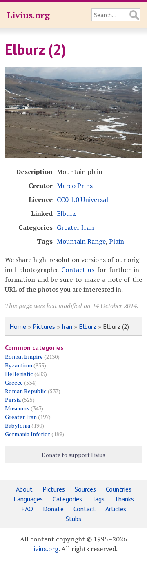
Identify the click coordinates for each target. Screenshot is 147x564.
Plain (116, 241)
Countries (118, 489)
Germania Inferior (27, 434)
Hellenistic (19, 374)
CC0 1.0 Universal (82, 199)
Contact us (78, 269)
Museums (17, 408)
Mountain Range (81, 241)
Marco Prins (75, 185)
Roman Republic (26, 391)
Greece (14, 382)
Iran (67, 326)
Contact (85, 509)
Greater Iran (75, 227)
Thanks (124, 499)
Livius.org (28, 15)
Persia (13, 399)
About (24, 489)
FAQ (27, 509)
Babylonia (17, 425)
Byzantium (18, 365)
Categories (67, 499)
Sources (85, 489)
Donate (53, 509)
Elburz (66, 213)
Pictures (44, 326)
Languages (28, 499)
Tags (98, 499)
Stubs (73, 518)
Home (17, 326)
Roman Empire (24, 356)
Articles (115, 509)
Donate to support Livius (73, 455)
